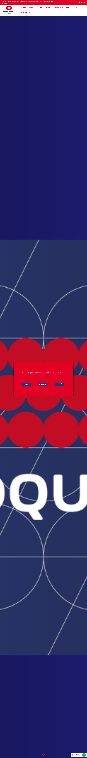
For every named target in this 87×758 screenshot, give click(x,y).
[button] (31, 12)
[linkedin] (84, 2)
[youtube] (79, 2)
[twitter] (81, 2)
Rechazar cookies (43, 384)
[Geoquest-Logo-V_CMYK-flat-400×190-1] (9, 6)
